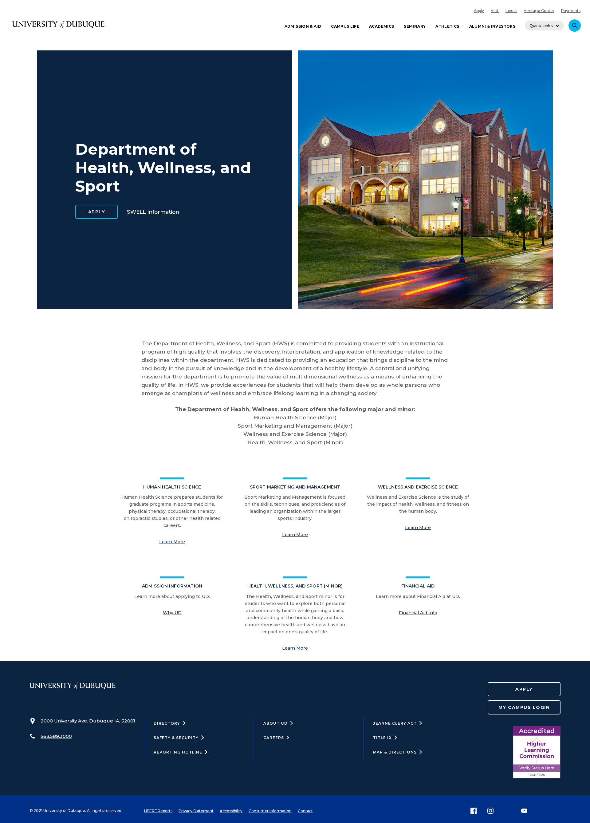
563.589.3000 (56, 736)
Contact (305, 811)
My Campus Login (524, 707)
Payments (570, 10)
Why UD (172, 612)
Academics (381, 26)
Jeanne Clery (395, 723)
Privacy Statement (196, 811)
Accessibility (231, 811)
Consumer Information (270, 811)
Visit (495, 10)
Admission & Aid (303, 26)
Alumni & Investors (492, 26)
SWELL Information (153, 212)
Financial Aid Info (418, 612)
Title (382, 737)
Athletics (447, 26)
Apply (479, 10)
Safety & (176, 737)
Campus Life (345, 26)
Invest (511, 10)
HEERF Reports (158, 811)
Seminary (415, 26)
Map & (395, 752)
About (275, 723)
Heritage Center (539, 10)
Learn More (172, 541)
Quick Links (541, 25)
